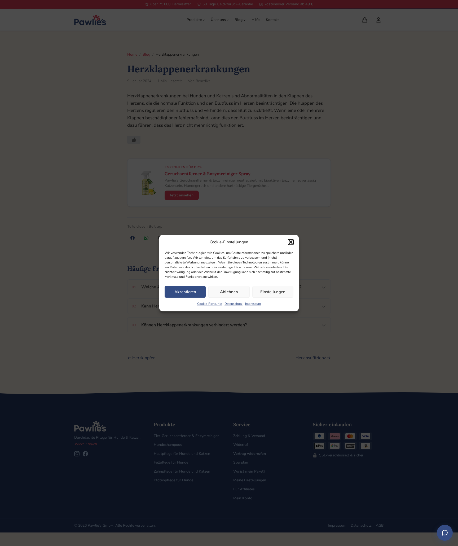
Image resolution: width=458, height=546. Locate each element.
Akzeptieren (185, 291)
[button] (290, 242)
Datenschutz (233, 304)
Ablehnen (229, 291)
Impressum (253, 304)
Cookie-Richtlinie (209, 304)
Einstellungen (272, 291)
